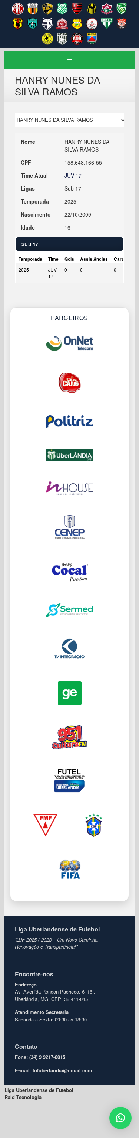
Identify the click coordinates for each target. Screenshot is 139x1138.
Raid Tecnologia (23, 1096)
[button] (120, 1118)
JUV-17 (73, 175)
